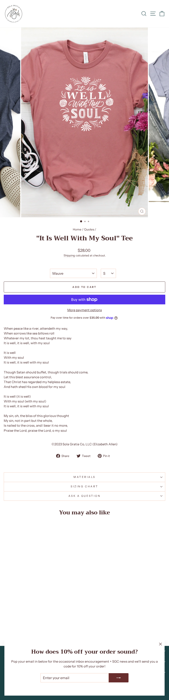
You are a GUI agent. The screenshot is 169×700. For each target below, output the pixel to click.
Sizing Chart (84, 486)
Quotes (89, 229)
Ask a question (84, 495)
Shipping (69, 255)
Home (77, 229)
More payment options (84, 310)
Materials (84, 477)
